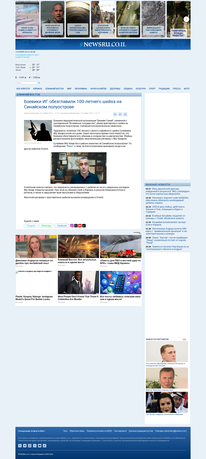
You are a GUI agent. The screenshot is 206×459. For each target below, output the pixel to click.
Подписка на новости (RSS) (99, 431)
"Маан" (69, 146)
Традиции (164, 89)
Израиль (37, 89)
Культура (141, 89)
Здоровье (115, 89)
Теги (65, 431)
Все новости (23, 89)
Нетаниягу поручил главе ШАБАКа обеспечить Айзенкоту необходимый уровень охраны (167, 200)
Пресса (176, 89)
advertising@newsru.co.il (175, 431)
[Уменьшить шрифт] (115, 114)
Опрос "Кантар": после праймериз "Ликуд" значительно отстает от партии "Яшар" (167, 240)
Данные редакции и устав (141, 431)
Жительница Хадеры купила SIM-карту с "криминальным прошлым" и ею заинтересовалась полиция (166, 231)
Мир (69, 89)
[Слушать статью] (128, 114)
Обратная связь (77, 431)
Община (128, 89)
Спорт (152, 89)
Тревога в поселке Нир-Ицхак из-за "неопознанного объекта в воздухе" (167, 247)
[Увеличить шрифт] (120, 114)
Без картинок (120, 431)
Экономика (81, 89)
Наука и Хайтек (98, 89)
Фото (186, 89)
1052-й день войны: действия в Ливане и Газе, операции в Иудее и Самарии (165, 209)
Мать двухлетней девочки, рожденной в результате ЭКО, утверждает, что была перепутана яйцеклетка (168, 191)
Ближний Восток (55, 89)
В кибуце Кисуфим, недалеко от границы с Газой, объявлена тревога (165, 217)
